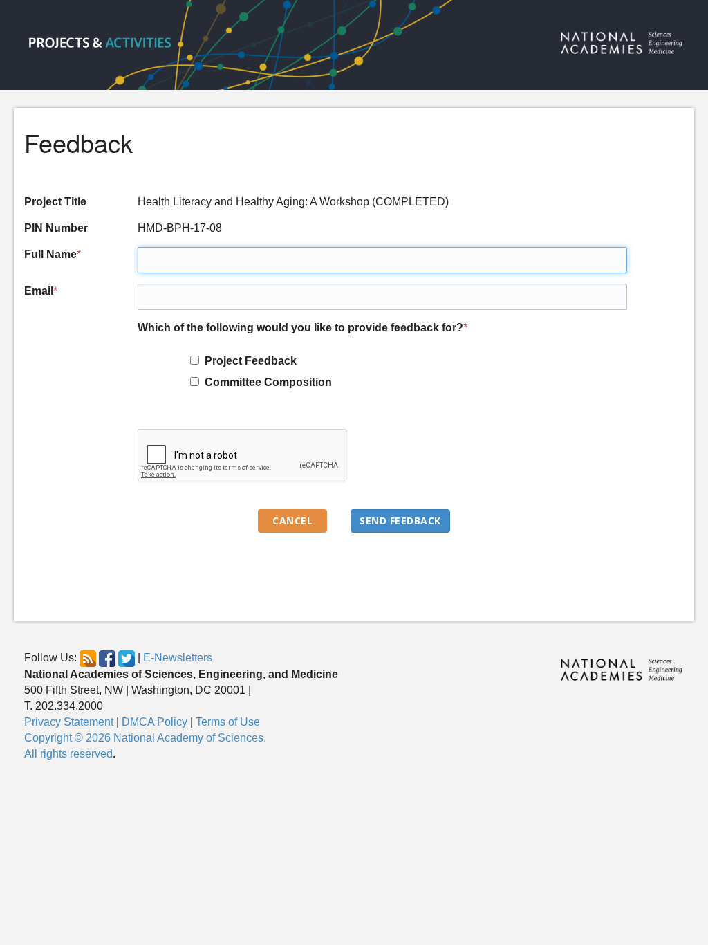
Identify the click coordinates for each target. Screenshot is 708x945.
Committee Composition (265, 382)
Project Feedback (248, 361)
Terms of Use (228, 722)
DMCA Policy (154, 722)
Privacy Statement (68, 722)
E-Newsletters (177, 658)
